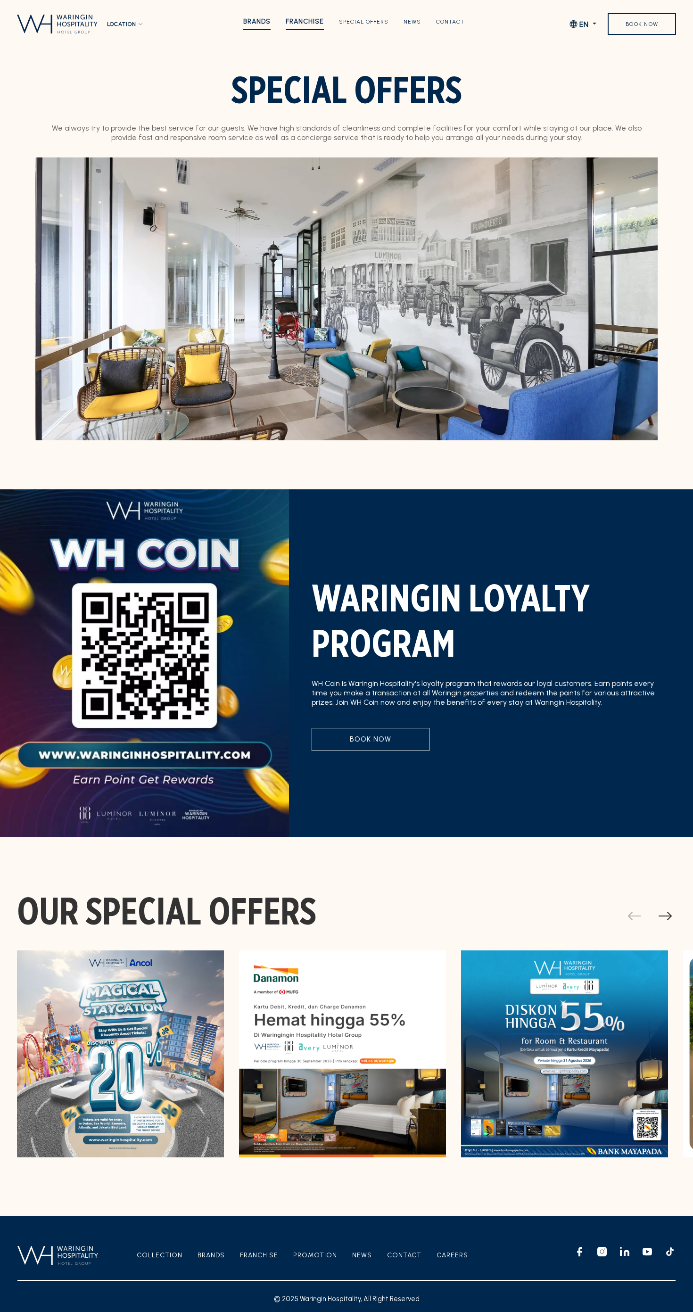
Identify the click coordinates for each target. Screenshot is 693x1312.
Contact (450, 21)
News (412, 21)
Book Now (642, 24)
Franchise (305, 21)
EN (584, 24)
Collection (159, 1255)
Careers (452, 1255)
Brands (257, 21)
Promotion (315, 1255)
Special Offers (363, 21)
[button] (665, 916)
